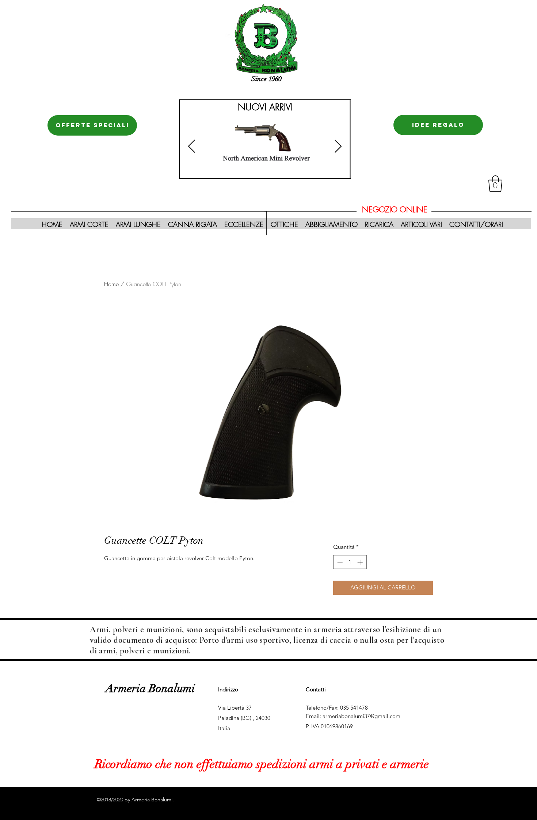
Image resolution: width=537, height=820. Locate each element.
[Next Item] (338, 147)
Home (111, 284)
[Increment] (361, 562)
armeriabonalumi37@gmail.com (361, 716)
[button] (495, 183)
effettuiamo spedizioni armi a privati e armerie (311, 764)
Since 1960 (266, 79)
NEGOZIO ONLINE (394, 210)
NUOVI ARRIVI (265, 107)
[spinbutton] (350, 562)
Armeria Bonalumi (150, 688)
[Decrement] (339, 562)
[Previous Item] (191, 147)
